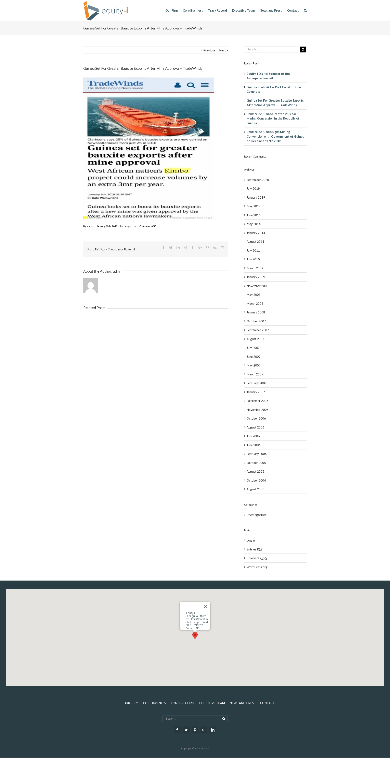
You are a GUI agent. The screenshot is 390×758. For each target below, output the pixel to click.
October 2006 (256, 418)
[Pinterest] (195, 729)
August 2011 (255, 241)
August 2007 (255, 339)
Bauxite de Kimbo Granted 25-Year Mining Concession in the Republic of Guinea (273, 118)
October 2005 (256, 462)
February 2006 (257, 454)
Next (222, 50)
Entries (254, 549)
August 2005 (255, 471)
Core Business (154, 703)
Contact (267, 703)
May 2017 (254, 206)
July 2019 (253, 188)
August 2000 (255, 489)
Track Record (182, 703)
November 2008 (258, 286)
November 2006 (258, 409)
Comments (257, 558)
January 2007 (256, 392)
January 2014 (256, 233)
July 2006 (253, 436)
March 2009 (255, 268)
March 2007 (255, 374)
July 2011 (253, 250)
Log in (251, 540)
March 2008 (255, 303)
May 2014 (254, 224)
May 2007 (254, 365)
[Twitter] (186, 729)
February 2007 (257, 383)
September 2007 (258, 330)
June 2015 (254, 215)
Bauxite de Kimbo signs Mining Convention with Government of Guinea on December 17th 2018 (275, 136)
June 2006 (254, 445)
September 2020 (258, 180)
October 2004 (256, 480)
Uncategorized (128, 226)
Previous (209, 50)
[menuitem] (174, 10)
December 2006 (257, 400)
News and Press (242, 703)
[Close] (205, 606)
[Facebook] (177, 729)
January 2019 (256, 197)
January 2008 (256, 312)
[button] (195, 635)
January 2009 (256, 277)
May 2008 (254, 294)
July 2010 (253, 259)
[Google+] (203, 729)
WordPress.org (257, 567)
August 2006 (255, 427)
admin (90, 226)
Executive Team (212, 703)
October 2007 (256, 321)
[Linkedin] (212, 729)
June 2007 (254, 356)
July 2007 (253, 347)
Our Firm (131, 703)
